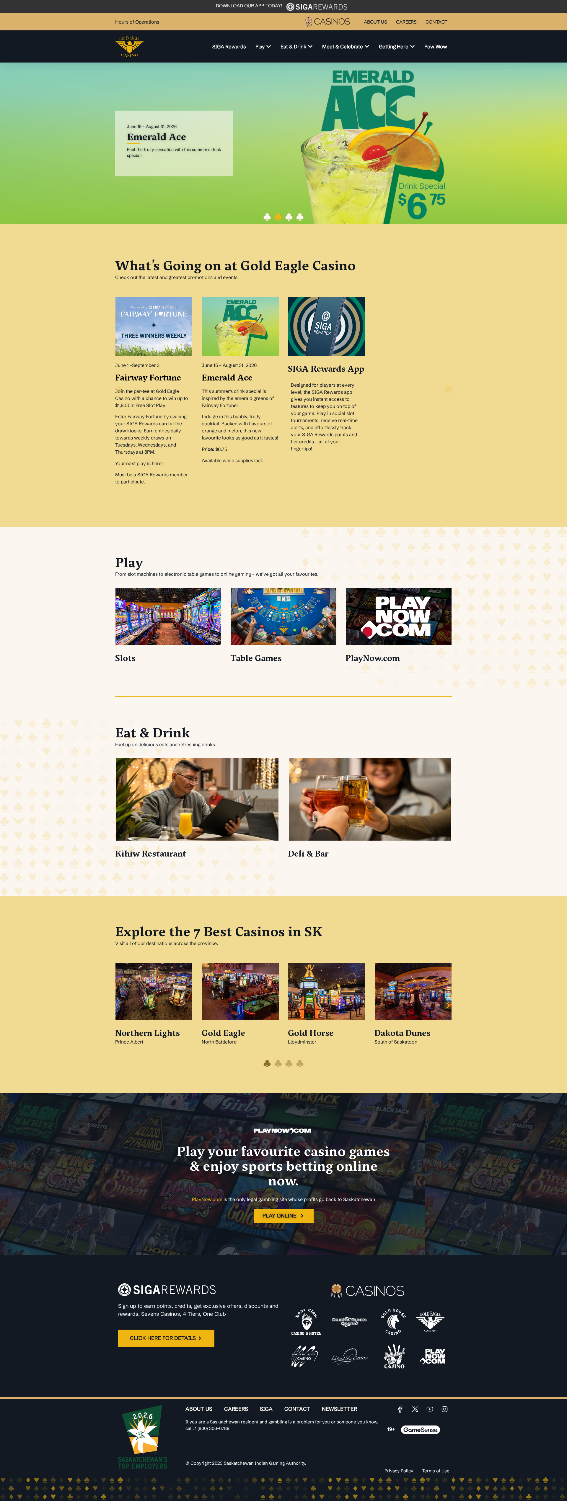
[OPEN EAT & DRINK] (310, 46)
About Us (198, 1408)
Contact (297, 1408)
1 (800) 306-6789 (212, 1428)
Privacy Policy (398, 1471)
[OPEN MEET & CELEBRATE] (366, 46)
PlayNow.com (207, 1199)
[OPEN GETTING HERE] (412, 46)
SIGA (266, 1408)
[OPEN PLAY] (268, 46)
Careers (236, 1408)
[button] (267, 217)
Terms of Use (435, 1471)
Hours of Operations (137, 22)
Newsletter (339, 1408)
